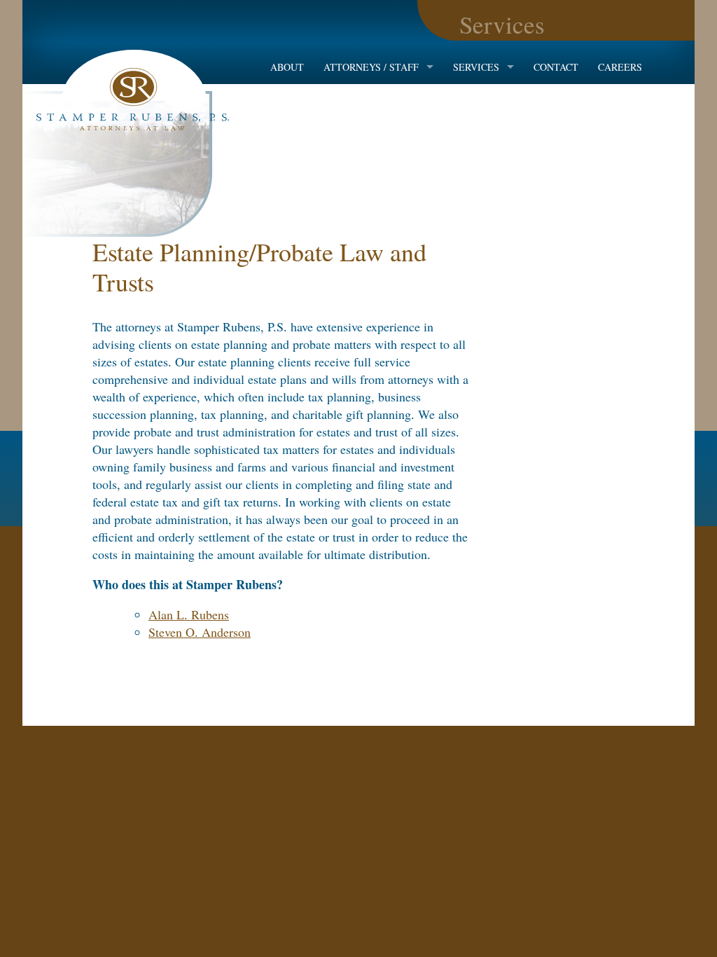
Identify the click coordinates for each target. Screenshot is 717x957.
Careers (620, 67)
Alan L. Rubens (188, 614)
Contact (556, 67)
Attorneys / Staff (371, 67)
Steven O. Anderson (199, 632)
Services (476, 67)
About (287, 67)
